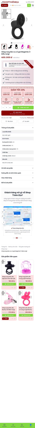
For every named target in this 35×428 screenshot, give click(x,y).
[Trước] (3, 222)
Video (22, 287)
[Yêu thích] (12, 287)
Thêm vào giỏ (24, 107)
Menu (5, 5)
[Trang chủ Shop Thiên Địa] (10, 2)
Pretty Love (30, 118)
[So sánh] (15, 287)
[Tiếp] (31, 222)
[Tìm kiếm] (29, 5)
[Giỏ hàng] (33, 5)
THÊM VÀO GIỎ (9, 284)
